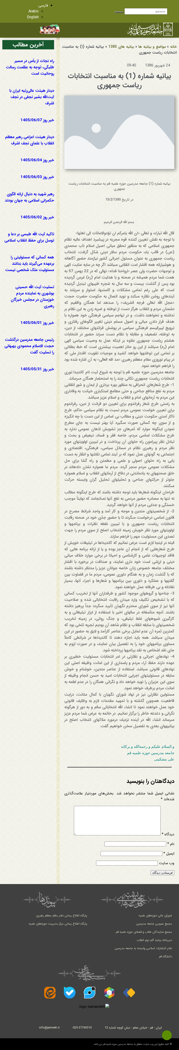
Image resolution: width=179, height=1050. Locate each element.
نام (170, 844)
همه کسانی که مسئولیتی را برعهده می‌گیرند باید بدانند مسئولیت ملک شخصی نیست (29, 263)
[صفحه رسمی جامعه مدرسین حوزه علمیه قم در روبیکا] (109, 993)
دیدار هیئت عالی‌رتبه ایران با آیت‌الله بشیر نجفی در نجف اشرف (31, 97)
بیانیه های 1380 (121, 47)
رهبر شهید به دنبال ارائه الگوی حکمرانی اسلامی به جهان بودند (29, 197)
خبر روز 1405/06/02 (37, 217)
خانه (173, 47)
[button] (95, 30)
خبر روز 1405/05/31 (37, 369)
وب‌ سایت (166, 863)
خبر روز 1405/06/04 (37, 160)
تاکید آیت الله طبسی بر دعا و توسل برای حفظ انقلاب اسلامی (29, 237)
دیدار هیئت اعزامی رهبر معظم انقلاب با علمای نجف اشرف (29, 140)
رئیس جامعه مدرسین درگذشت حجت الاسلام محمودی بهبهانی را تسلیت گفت (29, 346)
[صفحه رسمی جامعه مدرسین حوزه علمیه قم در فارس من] (129, 993)
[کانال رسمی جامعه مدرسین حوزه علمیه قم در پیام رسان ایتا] (50, 993)
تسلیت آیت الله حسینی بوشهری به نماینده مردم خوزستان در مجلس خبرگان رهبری (32, 296)
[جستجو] (119, 12)
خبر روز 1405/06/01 (37, 323)
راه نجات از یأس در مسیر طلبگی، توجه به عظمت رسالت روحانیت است (30, 67)
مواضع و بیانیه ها (152, 47)
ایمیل (168, 853)
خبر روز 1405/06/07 (37, 120)
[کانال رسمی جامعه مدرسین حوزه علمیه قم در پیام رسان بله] (70, 993)
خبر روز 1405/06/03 (37, 177)
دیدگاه (168, 834)
